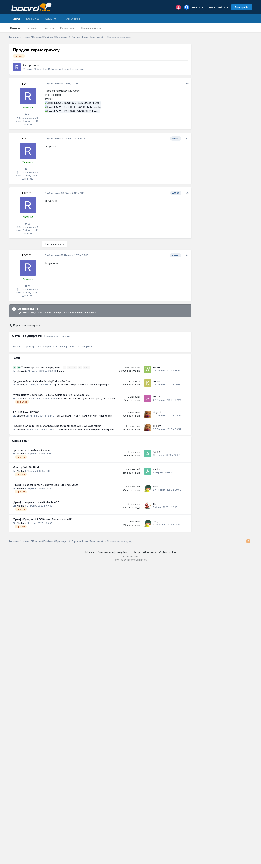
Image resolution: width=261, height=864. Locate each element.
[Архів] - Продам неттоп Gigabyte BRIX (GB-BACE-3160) (46, 484)
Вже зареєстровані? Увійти (209, 7)
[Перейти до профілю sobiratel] (147, 398)
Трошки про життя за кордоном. (41, 367)
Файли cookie (167, 552)
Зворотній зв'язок (145, 552)
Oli (154, 503)
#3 (187, 193)
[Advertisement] (223, 66)
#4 (187, 255)
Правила (49, 27)
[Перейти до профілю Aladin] (147, 453)
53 (29, 114)
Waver (156, 367)
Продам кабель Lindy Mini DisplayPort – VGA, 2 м (41, 381)
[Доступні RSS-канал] (248, 541)
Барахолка (32, 18)
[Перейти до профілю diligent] (147, 414)
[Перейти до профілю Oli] (147, 505)
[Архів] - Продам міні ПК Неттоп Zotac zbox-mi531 (42, 519)
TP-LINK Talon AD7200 (26, 412)
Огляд (16, 18)
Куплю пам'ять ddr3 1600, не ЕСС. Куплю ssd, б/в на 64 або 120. (51, 394)
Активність (51, 18)
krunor (20, 384)
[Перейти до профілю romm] (17, 67)
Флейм (60, 370)
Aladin (20, 453)
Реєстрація (241, 7)
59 (85, 367)
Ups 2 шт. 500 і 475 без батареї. (32, 450)
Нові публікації (72, 18)
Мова (89, 552)
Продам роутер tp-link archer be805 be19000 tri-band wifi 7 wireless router (57, 426)
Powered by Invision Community (130, 559)
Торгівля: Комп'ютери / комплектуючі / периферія (80, 384)
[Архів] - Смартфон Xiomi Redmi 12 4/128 (36, 502)
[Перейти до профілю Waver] (147, 369)
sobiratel (21, 398)
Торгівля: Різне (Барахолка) (68, 68)
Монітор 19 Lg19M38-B (26, 467)
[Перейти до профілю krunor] (147, 383)
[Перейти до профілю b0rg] (147, 488)
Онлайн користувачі (92, 27)
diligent (21, 415)
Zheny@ (21, 370)
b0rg (155, 486)
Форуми (15, 27)
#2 (187, 138)
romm (35, 65)
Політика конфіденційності (114, 552)
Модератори (67, 27)
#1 (187, 83)
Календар (31, 27)
